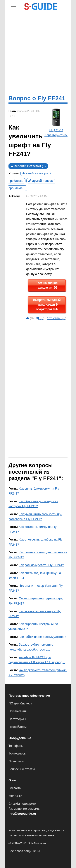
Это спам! (56, 318)
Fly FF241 (51, 98)
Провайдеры (17, 727)
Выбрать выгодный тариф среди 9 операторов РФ (47, 304)
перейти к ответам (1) (29, 166)
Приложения (17, 711)
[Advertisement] (38, 52)
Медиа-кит (16, 796)
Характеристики (56, 135)
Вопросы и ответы (21, 769)
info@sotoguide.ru (22, 813)
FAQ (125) (56, 130)
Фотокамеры (17, 753)
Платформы (17, 719)
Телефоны (15, 745)
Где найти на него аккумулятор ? (42, 637)
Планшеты (16, 761)
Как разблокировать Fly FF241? (41, 565)
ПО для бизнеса (20, 703)
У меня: (14, 173)
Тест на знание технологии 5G (47, 285)
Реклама (14, 788)
